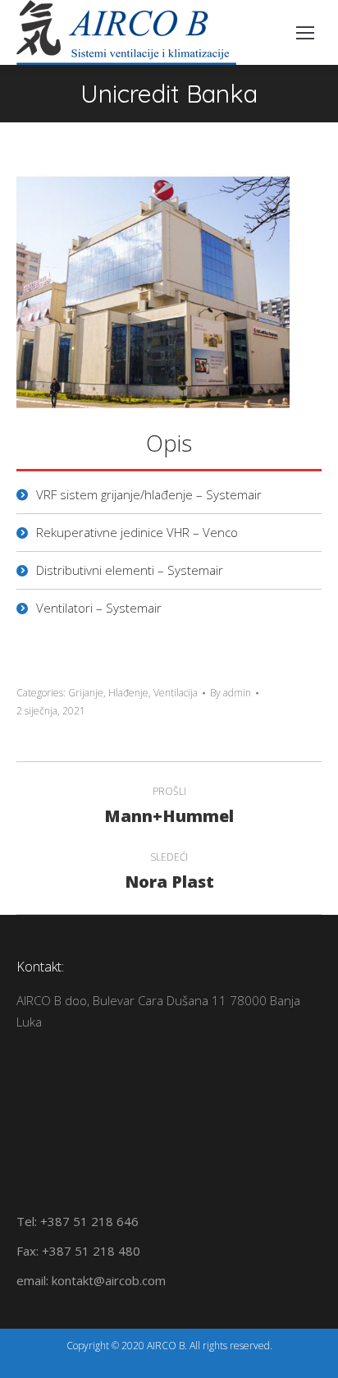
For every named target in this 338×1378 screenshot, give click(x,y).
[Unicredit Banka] (153, 292)
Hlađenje (128, 693)
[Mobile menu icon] (305, 32)
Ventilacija (175, 693)
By (230, 693)
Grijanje (85, 693)
